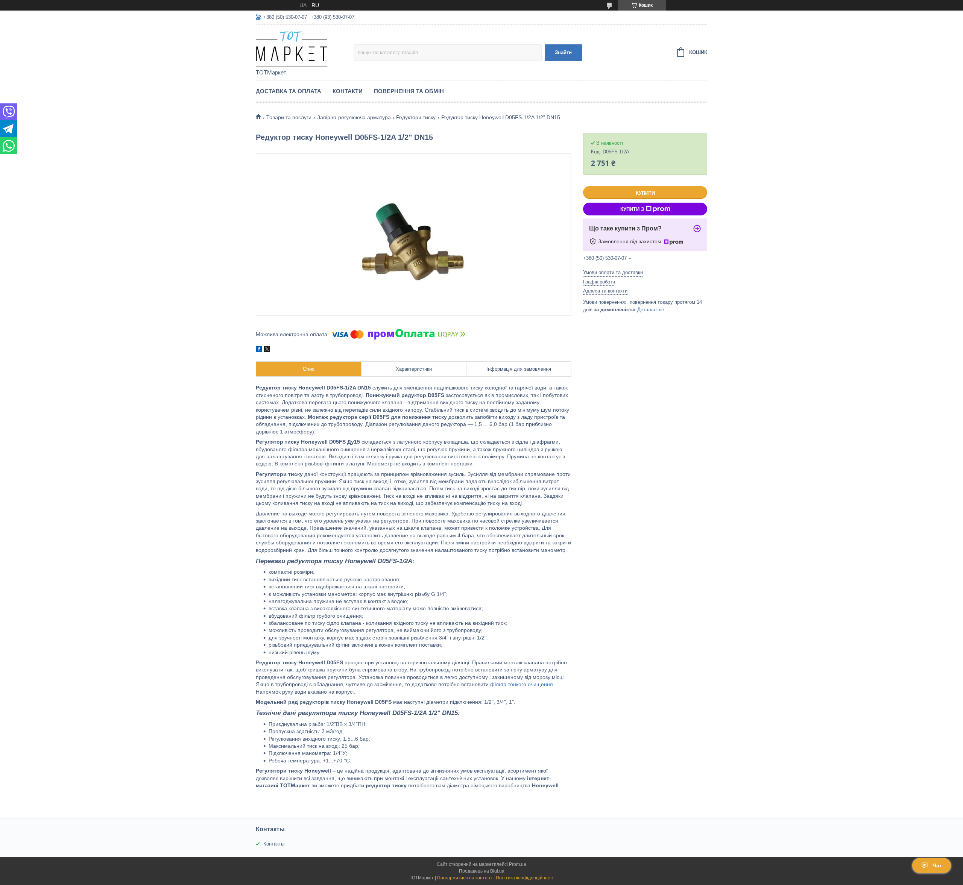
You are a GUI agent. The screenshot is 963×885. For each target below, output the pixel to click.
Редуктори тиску (416, 117)
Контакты (273, 844)
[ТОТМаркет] (305, 47)
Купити (645, 193)
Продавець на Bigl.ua (481, 871)
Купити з (632, 209)
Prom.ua (517, 864)
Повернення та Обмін (409, 91)
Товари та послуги (288, 117)
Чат (937, 865)
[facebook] (259, 350)
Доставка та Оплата (288, 91)
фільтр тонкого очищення (521, 684)
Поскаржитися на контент (464, 877)
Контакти (348, 91)
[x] (267, 350)
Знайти (563, 52)
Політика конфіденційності (524, 877)
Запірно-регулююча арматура (354, 117)
